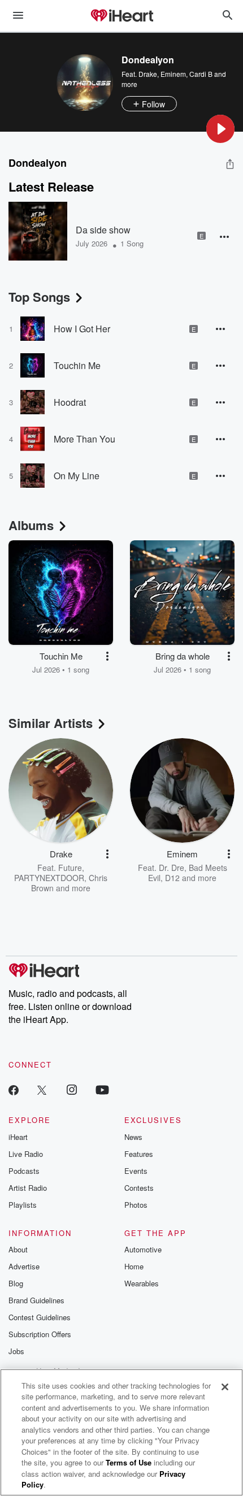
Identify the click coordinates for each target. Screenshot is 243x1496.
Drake (147, 74)
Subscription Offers (39, 1334)
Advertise (24, 1266)
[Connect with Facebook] (13, 1089)
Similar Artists (50, 723)
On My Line (76, 475)
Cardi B (200, 74)
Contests (139, 1187)
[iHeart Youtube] (102, 1089)
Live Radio (25, 1153)
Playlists (22, 1204)
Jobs (16, 1351)
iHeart (18, 1136)
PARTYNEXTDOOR (49, 877)
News (133, 1136)
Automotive (143, 1249)
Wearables (141, 1283)
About (18, 1249)
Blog (15, 1283)
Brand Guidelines (36, 1300)
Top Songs (39, 297)
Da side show (103, 229)
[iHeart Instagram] (72, 1089)
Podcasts (24, 1170)
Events (135, 1170)
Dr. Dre (171, 867)
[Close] (224, 1386)
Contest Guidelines (39, 1317)
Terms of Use (128, 1462)
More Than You (84, 438)
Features (138, 1153)
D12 (172, 877)
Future (70, 867)
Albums (31, 525)
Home (134, 1266)
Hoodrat (70, 402)
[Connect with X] (41, 1089)
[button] (220, 129)
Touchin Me (77, 365)
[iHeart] (121, 16)
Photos (135, 1204)
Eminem (173, 74)
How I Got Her (82, 328)
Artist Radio (27, 1187)
